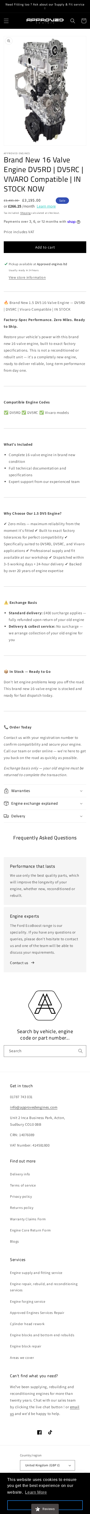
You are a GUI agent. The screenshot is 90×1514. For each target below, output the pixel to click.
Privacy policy (21, 1196)
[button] (6, 20)
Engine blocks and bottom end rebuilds (42, 1335)
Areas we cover (22, 1357)
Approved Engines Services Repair (37, 1312)
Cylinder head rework (27, 1324)
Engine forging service (27, 1301)
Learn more (46, 206)
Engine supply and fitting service (36, 1272)
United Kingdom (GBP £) (42, 1465)
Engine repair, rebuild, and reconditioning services (44, 1287)
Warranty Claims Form (28, 1219)
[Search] (80, 1050)
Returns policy (21, 1207)
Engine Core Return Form (30, 1230)
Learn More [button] (36, 1492)
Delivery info (20, 1174)
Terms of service (23, 1185)
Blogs (14, 1241)
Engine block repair (25, 1346)
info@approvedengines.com (33, 1107)
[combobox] (45, 1051)
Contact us (19, 962)
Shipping (25, 213)
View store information (27, 277)
